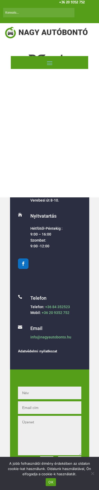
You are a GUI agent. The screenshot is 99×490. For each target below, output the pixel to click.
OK (50, 482)
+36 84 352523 (57, 307)
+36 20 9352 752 (55, 313)
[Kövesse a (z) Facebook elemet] (23, 263)
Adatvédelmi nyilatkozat (37, 351)
